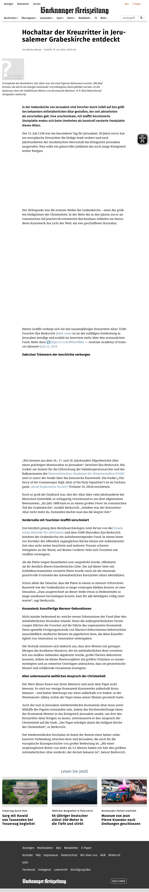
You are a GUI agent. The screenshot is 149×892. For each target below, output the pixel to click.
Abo (127, 4)
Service (37, 4)
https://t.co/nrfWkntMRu (67, 342)
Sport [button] (59, 18)
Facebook (28, 869)
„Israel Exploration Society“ (49, 487)
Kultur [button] (70, 18)
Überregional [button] (28, 18)
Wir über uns (88, 855)
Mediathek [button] (84, 18)
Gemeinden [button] (46, 18)
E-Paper (137, 4)
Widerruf (114, 855)
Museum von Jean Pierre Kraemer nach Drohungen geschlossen (121, 820)
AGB (102, 855)
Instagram (44, 869)
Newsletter (23, 4)
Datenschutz (69, 855)
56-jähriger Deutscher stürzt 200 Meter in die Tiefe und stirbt (70, 820)
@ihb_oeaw (64, 333)
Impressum (51, 855)
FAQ (38, 855)
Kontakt (27, 855)
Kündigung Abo (80, 869)
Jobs (25, 862)
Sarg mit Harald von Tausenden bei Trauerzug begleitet (18, 820)
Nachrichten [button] (10, 18)
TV (96, 18)
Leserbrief (61, 869)
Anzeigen (8, 4)
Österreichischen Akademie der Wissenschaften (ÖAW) (86, 474)
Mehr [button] (103, 18)
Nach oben (118, 881)
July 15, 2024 (48, 346)
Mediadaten (45, 848)
